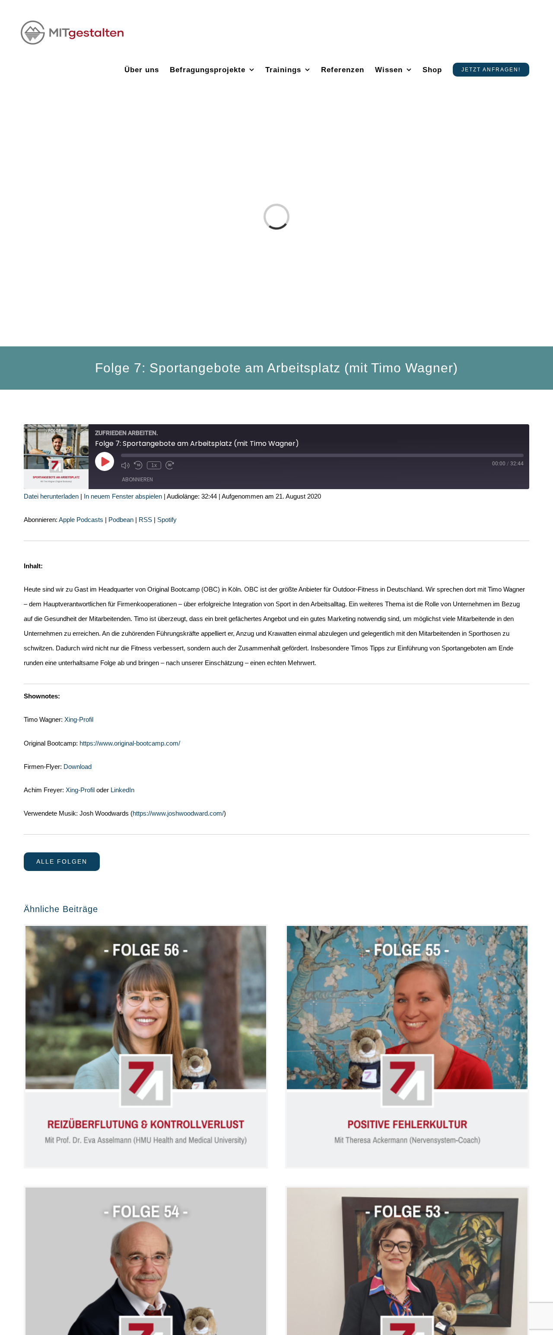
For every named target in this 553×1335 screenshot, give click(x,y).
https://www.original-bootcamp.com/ (129, 743)
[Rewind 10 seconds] (138, 465)
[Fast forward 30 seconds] (169, 465)
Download (78, 766)
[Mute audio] (125, 465)
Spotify (167, 519)
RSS (145, 519)
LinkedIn (122, 790)
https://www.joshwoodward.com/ (178, 813)
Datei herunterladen (51, 496)
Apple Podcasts (81, 519)
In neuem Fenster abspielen (123, 496)
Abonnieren (137, 479)
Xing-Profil (78, 719)
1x (154, 465)
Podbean (120, 519)
